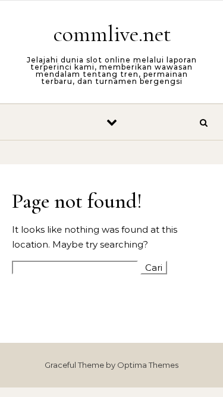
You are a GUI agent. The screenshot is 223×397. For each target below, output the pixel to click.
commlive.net (112, 34)
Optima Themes (147, 365)
